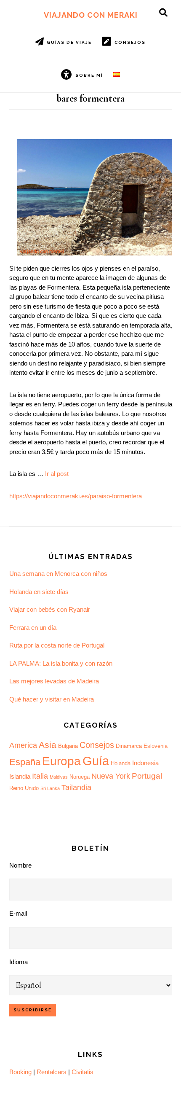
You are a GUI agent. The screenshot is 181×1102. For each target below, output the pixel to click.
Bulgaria (68, 746)
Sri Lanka (50, 788)
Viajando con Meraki (91, 15)
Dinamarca (129, 746)
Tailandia (76, 787)
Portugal (147, 775)
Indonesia (145, 762)
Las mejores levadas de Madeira (54, 681)
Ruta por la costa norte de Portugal (56, 645)
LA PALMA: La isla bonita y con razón (60, 663)
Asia (47, 745)
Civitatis (82, 1071)
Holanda (120, 763)
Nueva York (110, 776)
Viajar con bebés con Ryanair (49, 609)
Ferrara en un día (32, 627)
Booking (20, 1071)
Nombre (20, 865)
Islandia (19, 776)
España (24, 762)
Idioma (18, 961)
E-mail (18, 913)
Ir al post (57, 473)
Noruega (79, 777)
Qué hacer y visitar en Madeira (51, 699)
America (23, 745)
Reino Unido (24, 788)
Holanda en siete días (39, 591)
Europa (61, 761)
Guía (96, 761)
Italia (40, 776)
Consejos (97, 745)
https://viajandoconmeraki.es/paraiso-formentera (75, 496)
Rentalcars (52, 1071)
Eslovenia (156, 746)
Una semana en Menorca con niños (58, 573)
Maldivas (59, 776)
